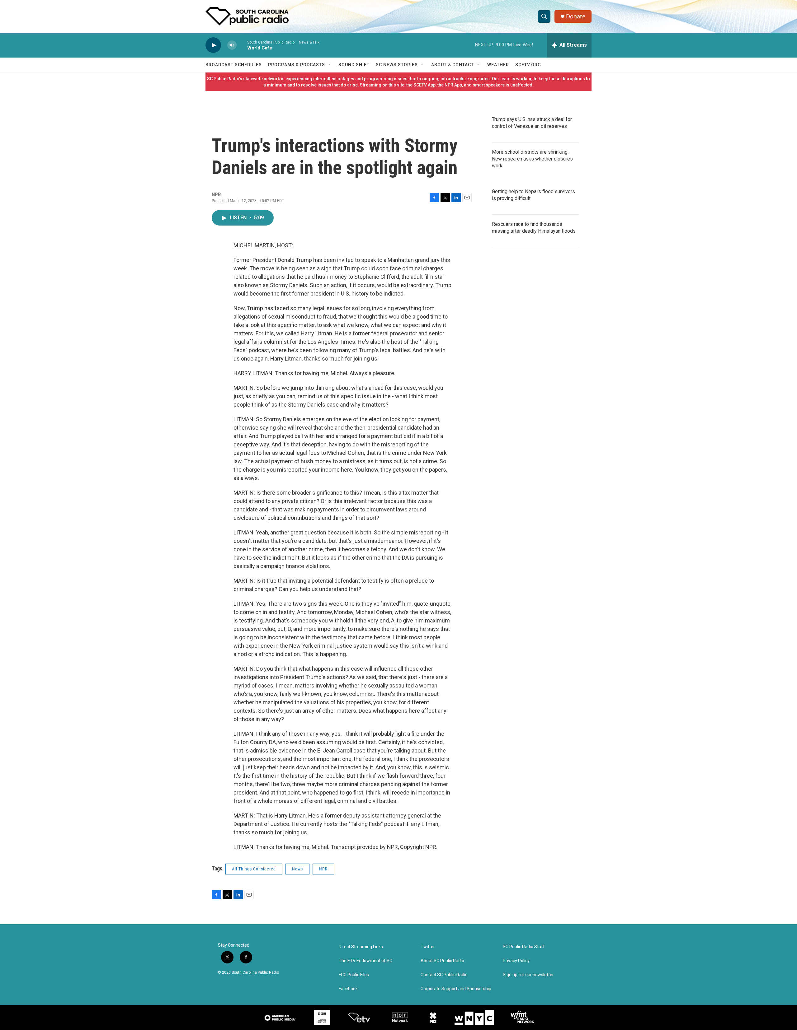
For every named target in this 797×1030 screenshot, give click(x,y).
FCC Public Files (354, 974)
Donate (575, 16)
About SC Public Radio (442, 960)
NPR (323, 868)
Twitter (428, 946)
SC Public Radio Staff (524, 946)
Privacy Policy (516, 960)
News (297, 868)
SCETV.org (528, 64)
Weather (498, 64)
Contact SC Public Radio (444, 974)
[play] (213, 45)
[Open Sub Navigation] (329, 64)
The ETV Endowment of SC (365, 960)
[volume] (232, 45)
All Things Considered (254, 868)
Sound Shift (354, 64)
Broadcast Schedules (233, 64)
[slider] (242, 45)
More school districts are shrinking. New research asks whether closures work (532, 159)
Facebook (348, 988)
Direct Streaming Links (361, 946)
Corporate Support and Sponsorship (456, 988)
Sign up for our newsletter (528, 974)
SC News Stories (397, 64)
